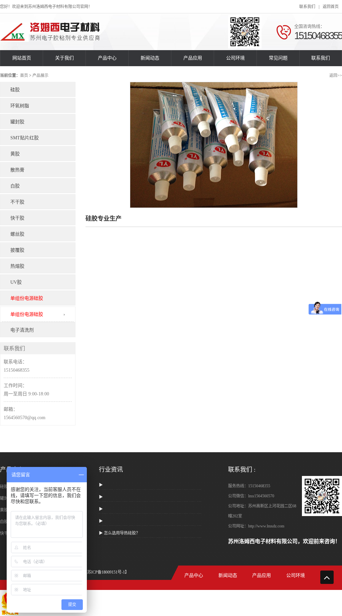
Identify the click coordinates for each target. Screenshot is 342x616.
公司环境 (235, 57)
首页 (24, 75)
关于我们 (64, 57)
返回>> (335, 75)
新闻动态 (150, 57)
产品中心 (107, 57)
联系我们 (307, 6)
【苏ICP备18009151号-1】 (106, 572)
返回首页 (331, 6)
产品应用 (192, 57)
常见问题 (278, 57)
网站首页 (21, 57)
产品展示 (40, 75)
